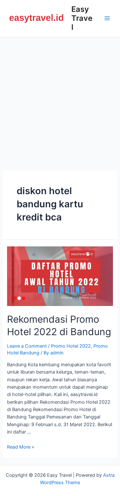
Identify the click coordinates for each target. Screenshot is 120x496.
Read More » (20, 447)
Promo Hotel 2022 (71, 346)
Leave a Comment (27, 346)
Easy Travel (81, 18)
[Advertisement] (60, 100)
